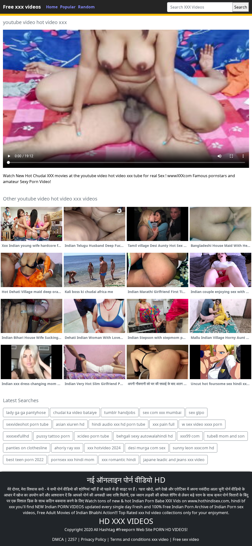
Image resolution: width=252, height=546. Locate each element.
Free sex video (186, 539)
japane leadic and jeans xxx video (174, 459)
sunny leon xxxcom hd (193, 448)
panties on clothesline (26, 448)
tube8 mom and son (226, 436)
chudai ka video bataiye (75, 412)
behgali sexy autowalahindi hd (144, 436)
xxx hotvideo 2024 (104, 448)
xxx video (160, 539)
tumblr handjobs (119, 412)
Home (52, 7)
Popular (68, 7)
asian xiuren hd (70, 424)
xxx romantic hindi (119, 459)
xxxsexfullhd (17, 436)
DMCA (58, 539)
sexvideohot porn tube (27, 424)
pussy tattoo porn (53, 436)
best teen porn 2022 (25, 459)
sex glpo (196, 412)
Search (240, 7)
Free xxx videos (22, 6)
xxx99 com (190, 436)
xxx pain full (163, 424)
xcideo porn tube (93, 436)
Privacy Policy (93, 539)
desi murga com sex (146, 448)
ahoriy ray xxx (67, 448)
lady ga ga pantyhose (26, 412)
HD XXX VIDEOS (126, 521)
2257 (72, 539)
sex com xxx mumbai (162, 412)
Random (86, 7)
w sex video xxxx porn (202, 424)
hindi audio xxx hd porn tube (118, 424)
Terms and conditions (130, 539)
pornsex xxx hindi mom (72, 459)
